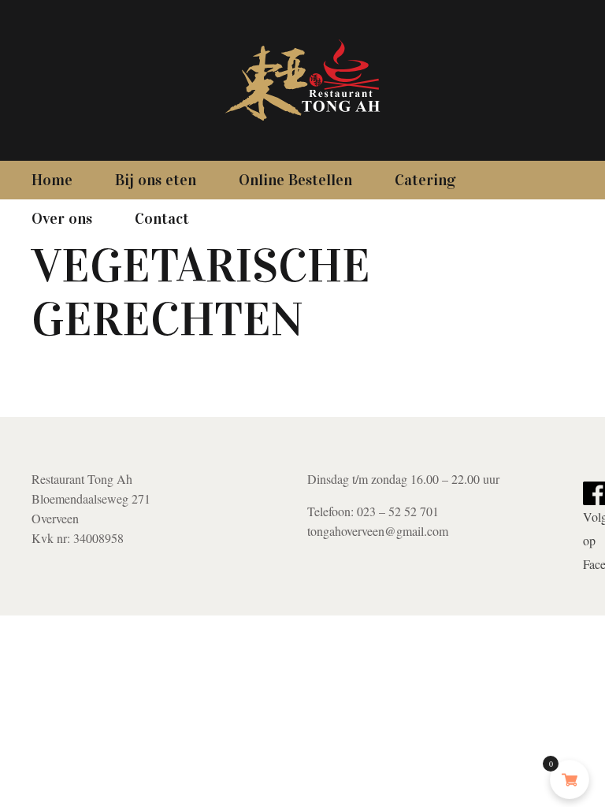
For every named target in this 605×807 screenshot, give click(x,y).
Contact (162, 218)
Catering (425, 179)
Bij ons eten (155, 179)
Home (52, 179)
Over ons (62, 218)
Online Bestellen (295, 179)
